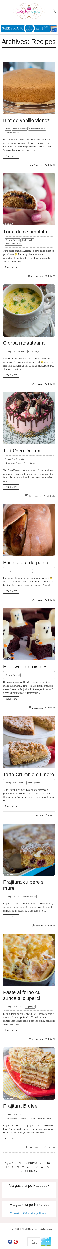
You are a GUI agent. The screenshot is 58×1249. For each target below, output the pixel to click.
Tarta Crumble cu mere (28, 774)
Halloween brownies (25, 666)
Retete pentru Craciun (37, 129)
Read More (11, 156)
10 (48, 1163)
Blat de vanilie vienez (26, 120)
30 (36, 1167)
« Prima (31, 1163)
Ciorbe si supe (33, 351)
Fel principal (27, 571)
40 (42, 1167)
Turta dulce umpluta (25, 231)
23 (28, 1167)
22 (22, 1167)
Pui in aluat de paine (25, 562)
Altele (8, 129)
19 (7, 1167)
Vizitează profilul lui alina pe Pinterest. (29, 1213)
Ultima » (31, 1171)
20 (13, 1167)
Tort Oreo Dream (21, 450)
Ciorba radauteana (24, 343)
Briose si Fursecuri (20, 129)
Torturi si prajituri (12, 132)
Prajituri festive (27, 240)
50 (48, 1167)
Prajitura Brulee (20, 1106)
